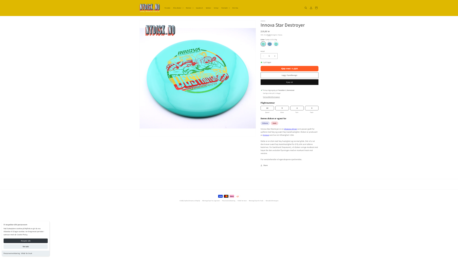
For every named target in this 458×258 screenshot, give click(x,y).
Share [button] (265, 165)
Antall (263, 51)
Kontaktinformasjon (272, 201)
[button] (178, 7)
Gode (274, 123)
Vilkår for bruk (26, 253)
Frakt (269, 35)
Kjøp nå (289, 82)
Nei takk (26, 246)
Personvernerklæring (12, 253)
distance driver (290, 129)
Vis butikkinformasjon (271, 97)
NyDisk (186, 201)
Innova (266, 135)
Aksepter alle (26, 241)
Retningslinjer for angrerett (211, 201)
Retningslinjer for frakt (256, 201)
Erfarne (265, 123)
